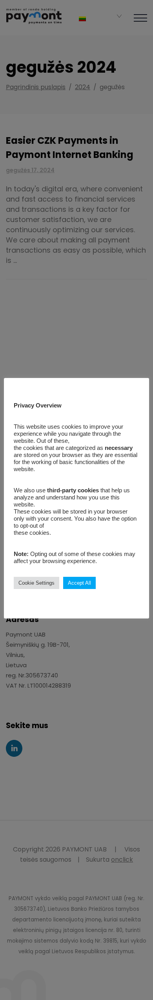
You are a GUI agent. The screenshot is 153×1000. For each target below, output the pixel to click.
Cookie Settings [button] (36, 583)
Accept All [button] (79, 583)
